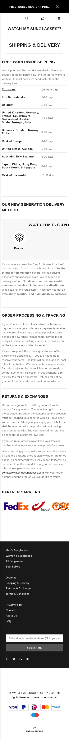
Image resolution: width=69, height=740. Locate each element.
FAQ (8, 620)
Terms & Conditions (17, 593)
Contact (10, 610)
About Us (11, 615)
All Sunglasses (14, 561)
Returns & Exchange (18, 588)
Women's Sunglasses (19, 555)
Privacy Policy (14, 604)
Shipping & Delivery (17, 582)
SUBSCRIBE (34, 647)
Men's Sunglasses (17, 550)
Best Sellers (13, 566)
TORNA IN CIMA (34, 731)
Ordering (11, 577)
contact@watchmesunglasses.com (23, 472)
